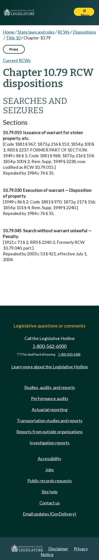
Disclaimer (58, 548)
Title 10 (13, 37)
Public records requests (49, 480)
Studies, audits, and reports (49, 387)
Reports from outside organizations (49, 431)
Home (8, 32)
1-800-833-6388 (69, 354)
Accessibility (49, 458)
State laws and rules (36, 32)
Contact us (49, 502)
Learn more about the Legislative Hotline (49, 366)
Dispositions (84, 32)
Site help (50, 491)
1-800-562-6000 (49, 346)
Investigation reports (49, 442)
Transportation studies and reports (49, 420)
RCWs (64, 32)
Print (13, 49)
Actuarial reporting (50, 409)
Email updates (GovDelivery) (49, 513)
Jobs (49, 469)
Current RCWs (17, 60)
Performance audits (49, 398)
